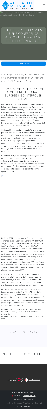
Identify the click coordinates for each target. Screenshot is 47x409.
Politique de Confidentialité (23, 400)
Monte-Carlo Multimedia (26, 392)
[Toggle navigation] (44, 5)
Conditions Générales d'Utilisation (17, 403)
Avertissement (37, 403)
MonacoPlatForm (29, 396)
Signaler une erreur (23, 406)
